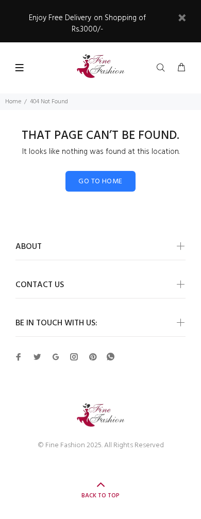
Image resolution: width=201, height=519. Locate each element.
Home (13, 102)
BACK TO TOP (100, 496)
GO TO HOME (100, 181)
